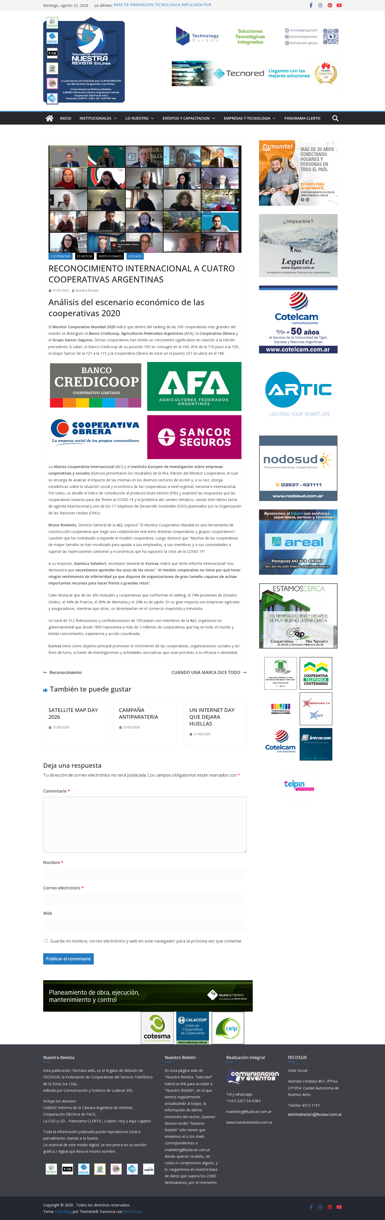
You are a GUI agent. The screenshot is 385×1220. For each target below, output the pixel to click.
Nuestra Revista (87, 290)
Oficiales (135, 256)
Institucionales (95, 118)
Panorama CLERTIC (302, 118)
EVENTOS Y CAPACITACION (186, 118)
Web (47, 913)
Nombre (53, 862)
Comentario (56, 791)
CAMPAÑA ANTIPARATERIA (138, 713)
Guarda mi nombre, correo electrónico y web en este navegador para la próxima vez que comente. (146, 941)
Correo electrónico (63, 888)
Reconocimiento (66, 672)
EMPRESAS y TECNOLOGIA (247, 118)
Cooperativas (60, 256)
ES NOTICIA (84, 256)
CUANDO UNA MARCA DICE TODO (206, 672)
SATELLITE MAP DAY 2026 (73, 713)
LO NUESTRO (136, 118)
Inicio (65, 118)
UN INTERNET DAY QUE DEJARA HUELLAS (212, 716)
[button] (114, 118)
